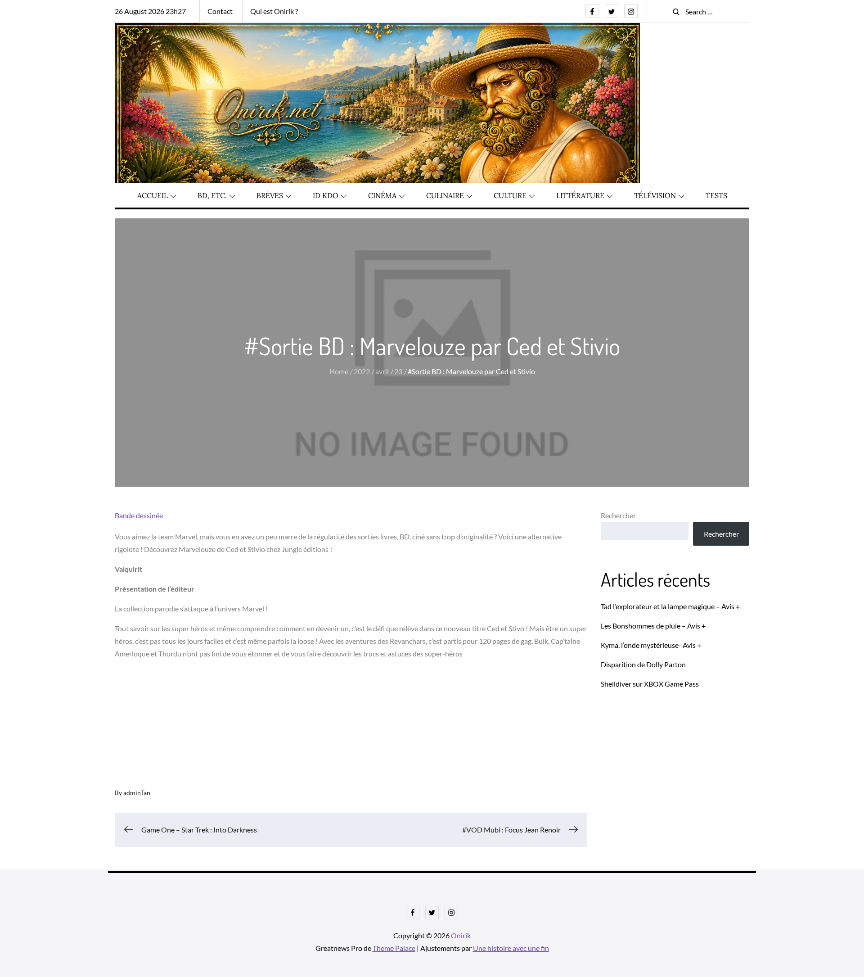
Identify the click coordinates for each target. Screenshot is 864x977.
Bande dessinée (139, 515)
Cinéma (382, 195)
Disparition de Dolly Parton (643, 664)
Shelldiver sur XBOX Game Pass (650, 683)
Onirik (461, 935)
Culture (510, 195)
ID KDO (325, 195)
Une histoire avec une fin (511, 948)
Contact (220, 11)
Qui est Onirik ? (274, 11)
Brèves (269, 195)
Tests (716, 195)
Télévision (655, 195)
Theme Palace (394, 948)
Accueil (152, 195)
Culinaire (445, 195)
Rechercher (618, 515)
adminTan (136, 792)
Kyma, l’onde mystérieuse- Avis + (651, 645)
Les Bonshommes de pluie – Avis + (653, 625)
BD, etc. (212, 195)
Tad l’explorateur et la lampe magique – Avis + (670, 606)
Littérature (580, 195)
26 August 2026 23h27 (150, 11)
